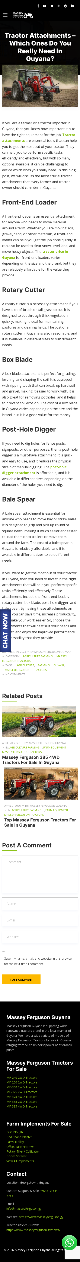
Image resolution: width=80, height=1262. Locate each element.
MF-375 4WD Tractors (21, 1097)
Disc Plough (14, 1132)
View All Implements (20, 1161)
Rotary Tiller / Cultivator (22, 1151)
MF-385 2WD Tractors (21, 1102)
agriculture (25, 665)
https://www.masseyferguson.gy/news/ (33, 1230)
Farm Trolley (15, 1142)
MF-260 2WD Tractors (21, 1082)
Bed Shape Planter (19, 1137)
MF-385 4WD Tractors (21, 1106)
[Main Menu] (5, 15)
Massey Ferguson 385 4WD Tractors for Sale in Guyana (31, 760)
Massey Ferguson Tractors (22, 752)
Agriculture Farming (38, 656)
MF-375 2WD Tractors (21, 1092)
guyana (59, 665)
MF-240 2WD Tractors (21, 1078)
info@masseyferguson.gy (23, 1208)
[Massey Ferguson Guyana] (23, 15)
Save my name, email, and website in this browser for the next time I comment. (38, 961)
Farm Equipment (54, 747)
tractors (40, 670)
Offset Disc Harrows (20, 1147)
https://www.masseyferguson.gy (41, 1217)
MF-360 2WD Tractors (21, 1087)
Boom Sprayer (16, 1156)
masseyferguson (17, 670)
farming (44, 665)
